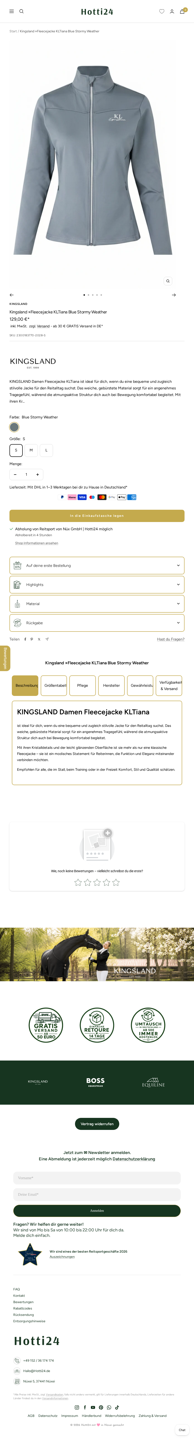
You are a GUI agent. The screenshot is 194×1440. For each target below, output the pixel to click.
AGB (31, 1416)
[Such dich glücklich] (21, 11)
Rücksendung (23, 1315)
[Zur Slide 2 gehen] (88, 295)
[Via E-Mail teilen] (46, 639)
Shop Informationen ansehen (36, 543)
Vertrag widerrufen (97, 1124)
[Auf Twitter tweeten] (39, 639)
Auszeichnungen (62, 1257)
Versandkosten (54, 1394)
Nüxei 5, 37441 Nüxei (39, 1381)
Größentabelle (55, 685)
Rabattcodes (22, 1308)
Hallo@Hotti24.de (36, 1371)
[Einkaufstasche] (182, 11)
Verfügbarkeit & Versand (170, 685)
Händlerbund (91, 1416)
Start (13, 31)
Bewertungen (23, 1302)
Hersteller (111, 685)
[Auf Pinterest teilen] (32, 639)
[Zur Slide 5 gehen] (101, 295)
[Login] (172, 11)
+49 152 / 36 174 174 (38, 1361)
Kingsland (18, 304)
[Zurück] (11, 295)
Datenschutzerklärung (134, 1159)
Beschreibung (27, 685)
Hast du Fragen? (171, 639)
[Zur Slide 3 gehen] (92, 295)
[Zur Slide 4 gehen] (97, 295)
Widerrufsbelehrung (120, 1416)
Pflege (82, 685)
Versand (43, 326)
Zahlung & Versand (153, 1416)
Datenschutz (47, 1416)
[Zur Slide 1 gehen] (84, 295)
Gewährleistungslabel (142, 685)
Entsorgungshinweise (29, 1321)
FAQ (16, 1289)
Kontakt (19, 1296)
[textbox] (97, 712)
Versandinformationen (55, 1398)
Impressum (69, 1416)
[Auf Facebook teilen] (25, 639)
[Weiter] (174, 295)
